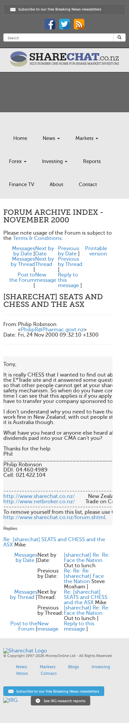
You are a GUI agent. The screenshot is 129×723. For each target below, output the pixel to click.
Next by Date (44, 251)
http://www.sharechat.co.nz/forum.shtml (54, 517)
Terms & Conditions (37, 238)
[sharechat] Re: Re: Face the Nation (87, 557)
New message (45, 277)
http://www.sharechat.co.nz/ (39, 496)
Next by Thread (44, 261)
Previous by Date (68, 251)
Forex (16, 161)
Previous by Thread (70, 261)
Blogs (73, 666)
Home (20, 138)
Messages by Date (23, 251)
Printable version (96, 251)
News (50, 138)
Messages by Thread (23, 261)
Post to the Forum (22, 277)
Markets (85, 138)
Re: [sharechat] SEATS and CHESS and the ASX (54, 542)
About (56, 184)
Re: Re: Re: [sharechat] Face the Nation (84, 576)
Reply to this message (79, 626)
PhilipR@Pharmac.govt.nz (52, 330)
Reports (92, 161)
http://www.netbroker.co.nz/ (39, 502)
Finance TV (21, 184)
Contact (88, 184)
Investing (53, 161)
